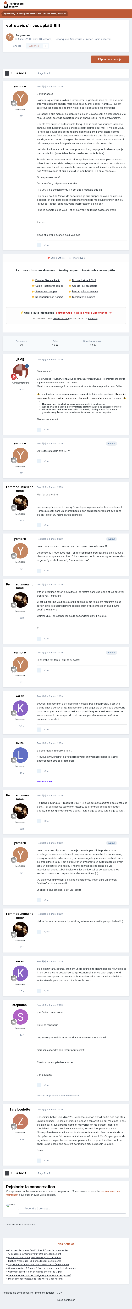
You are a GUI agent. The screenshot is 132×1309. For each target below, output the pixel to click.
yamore (25, 35)
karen (19, 696)
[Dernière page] (31, 73)
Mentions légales (44, 1292)
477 (21, 1034)
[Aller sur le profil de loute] (20, 755)
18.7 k (21, 389)
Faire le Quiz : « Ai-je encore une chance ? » (84, 312)
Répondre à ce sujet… (37, 1208)
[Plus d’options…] (123, 86)
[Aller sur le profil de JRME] (20, 371)
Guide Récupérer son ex (49, 285)
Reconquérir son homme (49, 296)
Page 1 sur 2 (44, 73)
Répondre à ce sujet (110, 59)
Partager (15, 45)
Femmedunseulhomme (19, 489)
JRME (19, 359)
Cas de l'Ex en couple (84, 285)
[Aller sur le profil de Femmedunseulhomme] (20, 503)
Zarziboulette (19, 1109)
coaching (93, 318)
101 (21, 116)
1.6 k (21, 726)
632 (21, 520)
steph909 (19, 1005)
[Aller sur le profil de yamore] (10, 37)
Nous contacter (66, 1299)
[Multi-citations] (39, 245)
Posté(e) (50, 86)
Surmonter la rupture (83, 296)
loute (20, 743)
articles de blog (61, 318)
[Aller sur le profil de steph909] (20, 1017)
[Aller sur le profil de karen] (20, 708)
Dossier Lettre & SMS (84, 280)
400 (21, 1139)
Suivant (21, 73)
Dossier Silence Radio (47, 280)
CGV (59, 1292)
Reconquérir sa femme (85, 291)
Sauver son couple (46, 291)
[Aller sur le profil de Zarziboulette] (20, 1121)
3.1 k (21, 773)
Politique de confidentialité (18, 1292)
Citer (47, 245)
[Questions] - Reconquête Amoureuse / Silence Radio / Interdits (75, 39)
